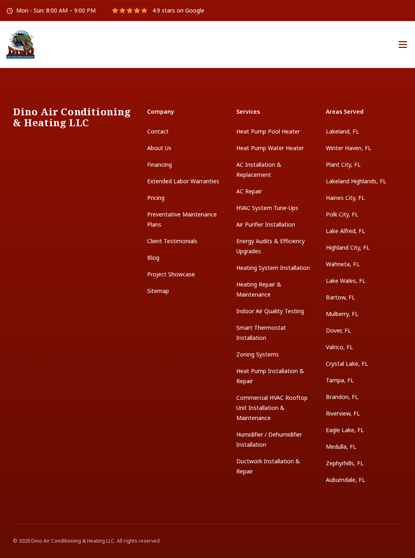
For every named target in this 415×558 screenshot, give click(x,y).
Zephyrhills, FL (345, 463)
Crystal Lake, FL (347, 363)
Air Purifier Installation (265, 224)
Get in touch (311, 44)
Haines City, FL (345, 198)
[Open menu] (403, 44)
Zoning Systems (257, 354)
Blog (153, 257)
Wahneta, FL (342, 264)
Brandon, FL (342, 397)
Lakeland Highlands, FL (356, 181)
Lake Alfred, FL (345, 231)
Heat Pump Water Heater (270, 148)
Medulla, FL (341, 446)
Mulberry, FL (342, 314)
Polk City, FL (342, 214)
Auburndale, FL (345, 480)
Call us (374, 44)
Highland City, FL (348, 247)
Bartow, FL (340, 297)
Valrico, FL (339, 347)
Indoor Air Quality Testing (270, 311)
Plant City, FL (343, 164)
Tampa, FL (340, 380)
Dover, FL (338, 330)
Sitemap (158, 291)
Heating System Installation (273, 268)
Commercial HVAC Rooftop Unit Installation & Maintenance (272, 408)
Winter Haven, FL (348, 148)
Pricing (156, 198)
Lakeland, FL (342, 131)
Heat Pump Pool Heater (268, 131)
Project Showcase (171, 274)
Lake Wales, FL (346, 280)
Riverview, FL (343, 413)
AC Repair (249, 191)
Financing (159, 164)
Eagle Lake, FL (345, 430)
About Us (159, 148)
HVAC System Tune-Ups (267, 208)
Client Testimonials (172, 241)
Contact (158, 131)
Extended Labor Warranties (183, 181)
